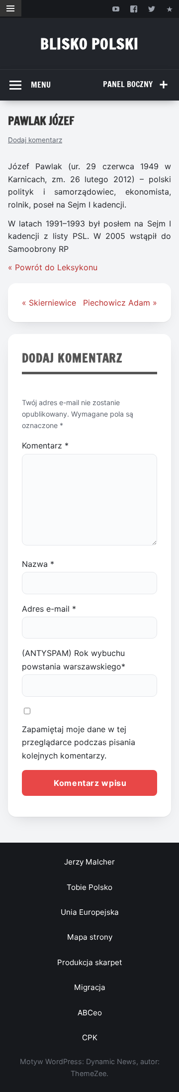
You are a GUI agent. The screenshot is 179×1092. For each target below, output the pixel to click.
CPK (89, 1037)
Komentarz (45, 445)
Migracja (89, 987)
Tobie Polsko (89, 887)
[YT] (115, 8)
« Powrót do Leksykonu (52, 267)
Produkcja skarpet (89, 962)
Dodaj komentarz (35, 140)
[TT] (152, 8)
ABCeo (90, 1012)
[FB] (133, 8)
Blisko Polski (89, 43)
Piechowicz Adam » (120, 303)
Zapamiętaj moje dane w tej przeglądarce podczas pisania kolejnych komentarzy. (78, 742)
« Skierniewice (49, 303)
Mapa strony (89, 937)
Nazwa (38, 564)
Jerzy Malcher (89, 862)
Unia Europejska (90, 912)
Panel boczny (128, 84)
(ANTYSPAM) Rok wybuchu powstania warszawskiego (73, 659)
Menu (41, 84)
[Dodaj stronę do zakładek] (170, 8)
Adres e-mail (49, 609)
